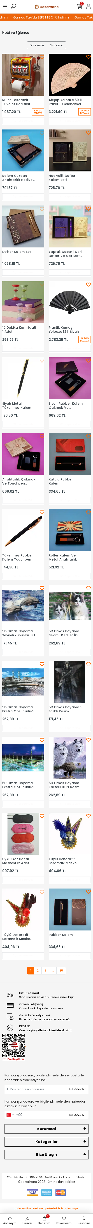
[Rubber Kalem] (70, 909)
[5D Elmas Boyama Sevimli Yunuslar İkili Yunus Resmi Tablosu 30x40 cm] (23, 606)
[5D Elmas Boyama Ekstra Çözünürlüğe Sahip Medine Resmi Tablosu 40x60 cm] (23, 758)
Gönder (80, 1089)
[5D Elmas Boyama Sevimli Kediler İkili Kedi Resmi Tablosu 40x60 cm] (70, 606)
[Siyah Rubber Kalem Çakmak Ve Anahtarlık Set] (70, 378)
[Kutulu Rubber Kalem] (70, 454)
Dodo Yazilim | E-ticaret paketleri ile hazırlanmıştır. (46, 1208)
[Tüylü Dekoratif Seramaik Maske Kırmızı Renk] (23, 909)
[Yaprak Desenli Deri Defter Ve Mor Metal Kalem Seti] (70, 226)
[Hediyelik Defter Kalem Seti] (70, 150)
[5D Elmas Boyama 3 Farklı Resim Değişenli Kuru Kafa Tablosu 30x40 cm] (70, 682)
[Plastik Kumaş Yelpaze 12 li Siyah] (70, 302)
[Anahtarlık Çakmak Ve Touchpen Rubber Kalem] (23, 454)
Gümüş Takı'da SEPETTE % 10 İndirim (37, 17)
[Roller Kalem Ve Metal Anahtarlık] (70, 530)
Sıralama (56, 45)
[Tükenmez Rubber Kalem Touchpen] (23, 530)
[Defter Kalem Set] (23, 226)
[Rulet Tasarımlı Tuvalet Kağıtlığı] (23, 75)
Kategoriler (46, 1141)
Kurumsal (46, 1128)
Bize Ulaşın (46, 1154)
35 (61, 970)
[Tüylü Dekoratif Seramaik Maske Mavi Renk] (70, 834)
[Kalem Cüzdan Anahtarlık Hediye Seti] (23, 150)
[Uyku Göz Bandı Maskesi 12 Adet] (23, 834)
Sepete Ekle (25, 120)
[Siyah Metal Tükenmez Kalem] (23, 378)
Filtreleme (37, 45)
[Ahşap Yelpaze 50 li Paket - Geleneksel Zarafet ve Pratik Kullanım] (70, 75)
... (53, 970)
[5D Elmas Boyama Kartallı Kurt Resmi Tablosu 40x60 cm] (70, 758)
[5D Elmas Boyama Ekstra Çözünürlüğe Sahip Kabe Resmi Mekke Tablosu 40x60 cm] (23, 682)
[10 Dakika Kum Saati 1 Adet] (23, 302)
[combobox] (10, 1115)
